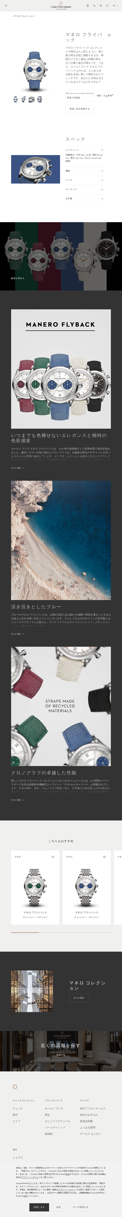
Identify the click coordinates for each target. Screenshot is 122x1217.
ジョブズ (18, 1158)
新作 (15, 1115)
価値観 (48, 1134)
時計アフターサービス (92, 1109)
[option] (35, 70)
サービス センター (90, 1134)
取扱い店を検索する (80, 109)
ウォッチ (18, 1109)
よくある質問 (87, 1127)
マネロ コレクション (24, 16)
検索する (61, 1055)
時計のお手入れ (89, 1115)
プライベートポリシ (30, 1177)
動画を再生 (16, 278)
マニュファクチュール (57, 1121)
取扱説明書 (86, 1121)
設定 (67, 1174)
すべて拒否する (80, 1207)
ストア (16, 1121)
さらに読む (16, 468)
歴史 (47, 1115)
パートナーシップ (55, 1127)
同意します (39, 1207)
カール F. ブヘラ (54, 1109)
